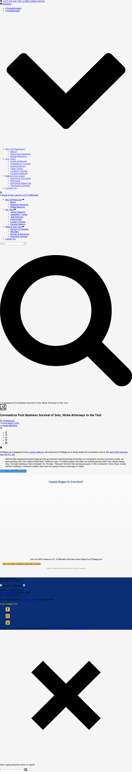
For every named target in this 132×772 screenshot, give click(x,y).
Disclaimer (56, 628)
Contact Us (10, 188)
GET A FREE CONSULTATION (31, 1)
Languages (7, 4)
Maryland (15, 181)
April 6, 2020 (13, 423)
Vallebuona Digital (81, 628)
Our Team (10, 159)
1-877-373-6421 (10, 1)
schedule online (29, 599)
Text (2, 592)
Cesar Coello (16, 168)
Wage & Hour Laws (15, 176)
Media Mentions (18, 156)
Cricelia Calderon (19, 173)
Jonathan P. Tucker (20, 164)
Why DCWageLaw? (15, 149)
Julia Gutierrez (18, 166)
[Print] (1, 447)
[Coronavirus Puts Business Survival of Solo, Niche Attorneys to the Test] (0, 403)
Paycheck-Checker (20, 185)
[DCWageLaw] (19, 195)
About (13, 151)
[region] (66, 521)
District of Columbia (20, 178)
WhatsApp (11, 592)
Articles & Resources (20, 183)
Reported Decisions (20, 154)
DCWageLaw (8, 421)
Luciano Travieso (18, 171)
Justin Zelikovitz (18, 161)
